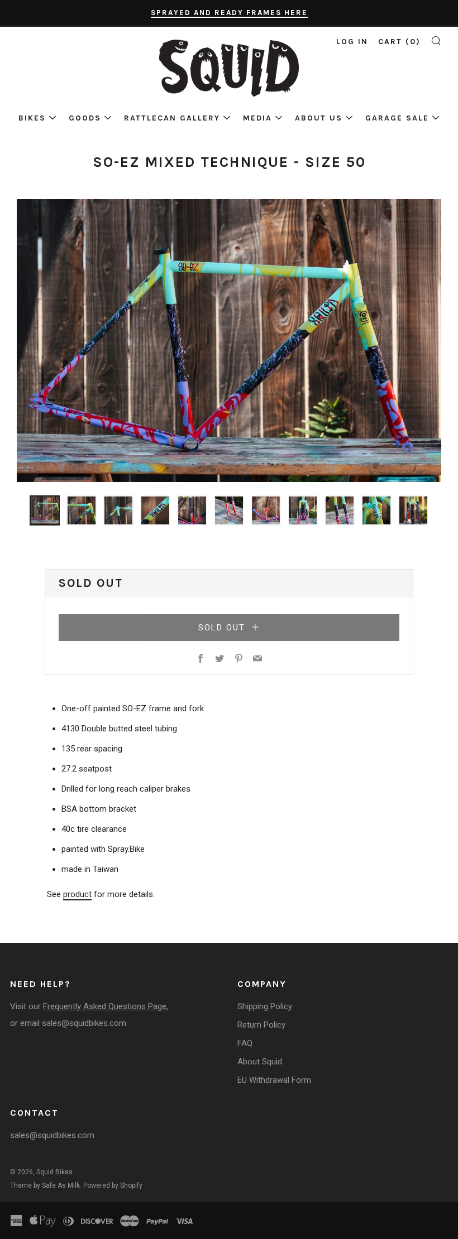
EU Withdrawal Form (274, 1080)
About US (318, 118)
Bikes (32, 118)
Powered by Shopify (112, 1185)
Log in (352, 41)
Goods (85, 118)
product (77, 894)
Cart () (399, 41)
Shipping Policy (264, 1006)
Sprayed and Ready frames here (229, 12)
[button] (45, 510)
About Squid (259, 1062)
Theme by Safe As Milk (45, 1185)
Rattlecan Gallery (172, 118)
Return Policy (261, 1025)
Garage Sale (397, 118)
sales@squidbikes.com (84, 1023)
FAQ (244, 1043)
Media (257, 118)
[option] (229, 340)
